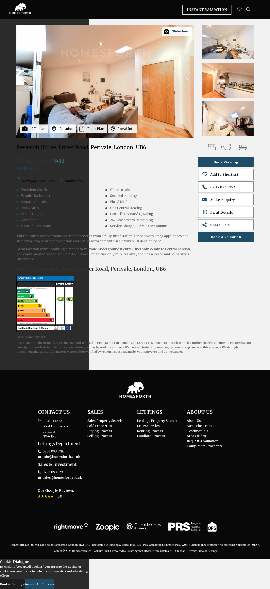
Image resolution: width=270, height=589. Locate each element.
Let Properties (148, 426)
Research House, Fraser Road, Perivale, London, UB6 (81, 147)
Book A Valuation (226, 237)
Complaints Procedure (205, 446)
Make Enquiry (222, 200)
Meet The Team (199, 426)
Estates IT (166, 550)
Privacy (192, 550)
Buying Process (99, 431)
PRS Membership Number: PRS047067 (166, 544)
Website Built (101, 550)
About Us (194, 421)
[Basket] (239, 9)
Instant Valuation (207, 10)
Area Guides (196, 436)
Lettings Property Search (157, 421)
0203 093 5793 (222, 187)
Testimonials (197, 431)
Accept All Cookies (39, 584)
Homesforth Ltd (81, 550)
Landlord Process (151, 436)
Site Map (180, 550)
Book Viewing (226, 162)
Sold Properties (99, 426)
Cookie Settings (208, 550)
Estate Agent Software (140, 550)
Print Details (221, 212)
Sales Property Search (104, 421)
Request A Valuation (202, 441)
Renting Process (150, 431)
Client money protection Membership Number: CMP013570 (225, 544)
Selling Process (99, 436)
